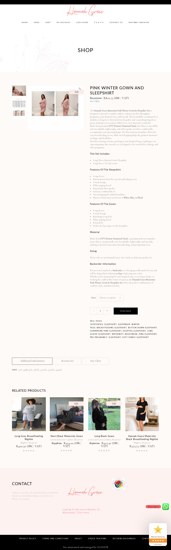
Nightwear (131, 334)
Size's (93, 297)
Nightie (24, 442)
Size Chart (95, 101)
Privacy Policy (27, 538)
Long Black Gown (104, 436)
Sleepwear (124, 324)
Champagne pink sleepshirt (105, 331)
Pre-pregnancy (98, 337)
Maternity (118, 334)
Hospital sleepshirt (134, 331)
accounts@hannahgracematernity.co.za (21, 2)
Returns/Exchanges (124, 538)
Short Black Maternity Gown (66, 436)
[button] (80, 89)
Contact (147, 538)
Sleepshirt (110, 324)
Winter (136, 324)
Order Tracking (97, 538)
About (78, 538)
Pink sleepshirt (148, 334)
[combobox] (110, 297)
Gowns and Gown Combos (61, 439)
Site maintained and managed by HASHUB (85, 547)
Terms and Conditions (55, 538)
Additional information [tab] (32, 360)
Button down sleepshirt (142, 328)
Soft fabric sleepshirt (135, 337)
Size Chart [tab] (95, 360)
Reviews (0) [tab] (67, 360)
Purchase (125, 311)
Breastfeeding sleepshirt (112, 328)
